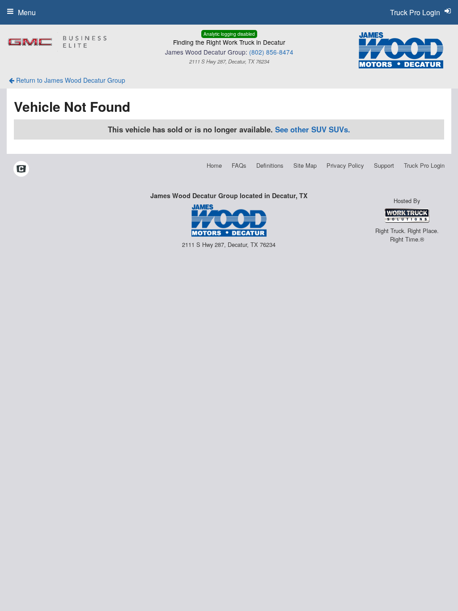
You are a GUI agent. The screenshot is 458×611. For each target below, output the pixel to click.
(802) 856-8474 (271, 51)
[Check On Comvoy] (21, 169)
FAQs (239, 165)
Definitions (270, 165)
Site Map (305, 165)
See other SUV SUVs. (312, 129)
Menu (27, 12)
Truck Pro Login (424, 165)
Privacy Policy (345, 165)
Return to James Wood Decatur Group (69, 80)
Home (214, 165)
